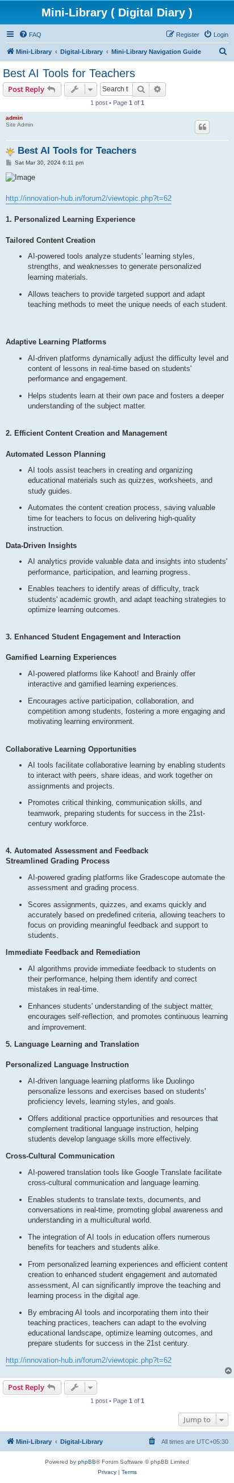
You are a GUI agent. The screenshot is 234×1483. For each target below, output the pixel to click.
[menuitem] (30, 34)
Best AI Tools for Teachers (69, 73)
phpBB (87, 1462)
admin (14, 118)
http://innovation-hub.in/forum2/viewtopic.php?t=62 (89, 198)
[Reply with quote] (202, 127)
